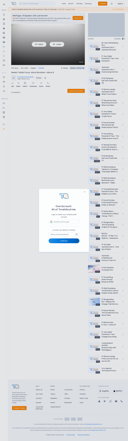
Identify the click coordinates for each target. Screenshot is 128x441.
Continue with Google (61, 222)
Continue (64, 241)
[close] (85, 192)
